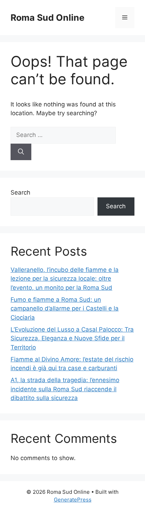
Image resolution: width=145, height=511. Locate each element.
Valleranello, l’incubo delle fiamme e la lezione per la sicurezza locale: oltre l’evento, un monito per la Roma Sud (65, 278)
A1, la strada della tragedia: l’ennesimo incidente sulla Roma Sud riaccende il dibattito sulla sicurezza (65, 388)
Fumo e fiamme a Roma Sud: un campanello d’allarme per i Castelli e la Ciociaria (65, 308)
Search (20, 192)
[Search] (21, 152)
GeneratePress (73, 499)
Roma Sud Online (47, 17)
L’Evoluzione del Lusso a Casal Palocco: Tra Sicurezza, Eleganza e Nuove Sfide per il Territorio (72, 338)
